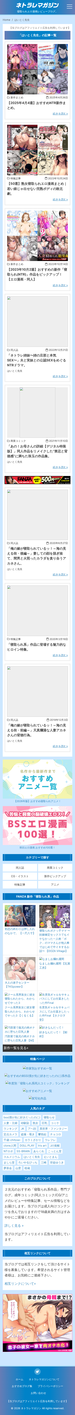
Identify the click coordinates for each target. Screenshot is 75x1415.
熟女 (35, 1123)
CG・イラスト (20, 876)
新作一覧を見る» (16, 1048)
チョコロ (55, 1134)
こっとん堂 (55, 1151)
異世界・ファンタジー (53, 1128)
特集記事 (19, 884)
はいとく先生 (32, 1157)
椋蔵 (27, 1168)
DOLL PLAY (27, 1145)
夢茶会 (8, 1168)
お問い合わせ (38, 1392)
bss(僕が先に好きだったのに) (22, 1117)
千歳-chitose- (12, 1140)
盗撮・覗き (28, 1134)
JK (22, 1128)
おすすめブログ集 (22, 1386)
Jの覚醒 (55, 1145)
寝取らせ (49, 1117)
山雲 (18, 1168)
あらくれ (38, 1151)
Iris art (42, 1145)
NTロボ (8, 1151)
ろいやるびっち (27, 1162)
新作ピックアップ (55, 876)
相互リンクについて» (20, 1284)
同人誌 (20, 867)
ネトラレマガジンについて (44, 1379)
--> (9, 92)
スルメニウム (12, 1157)
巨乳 (44, 1123)
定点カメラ (10, 1134)
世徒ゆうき (57, 1162)
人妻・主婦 (10, 1123)
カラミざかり (33, 1140)
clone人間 (10, 1145)
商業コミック (55, 867)
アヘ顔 (32, 1128)
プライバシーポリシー (50, 1386)
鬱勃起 (42, 1134)
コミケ (55, 1123)
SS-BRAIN (23, 1151)
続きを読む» (60, 113)
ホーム (19, 1379)
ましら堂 (9, 1162)
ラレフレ (50, 1140)
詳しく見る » (14, 1225)
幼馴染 (25, 1123)
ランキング (10, 1128)
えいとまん (50, 1157)
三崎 (43, 1162)
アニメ (55, 884)
